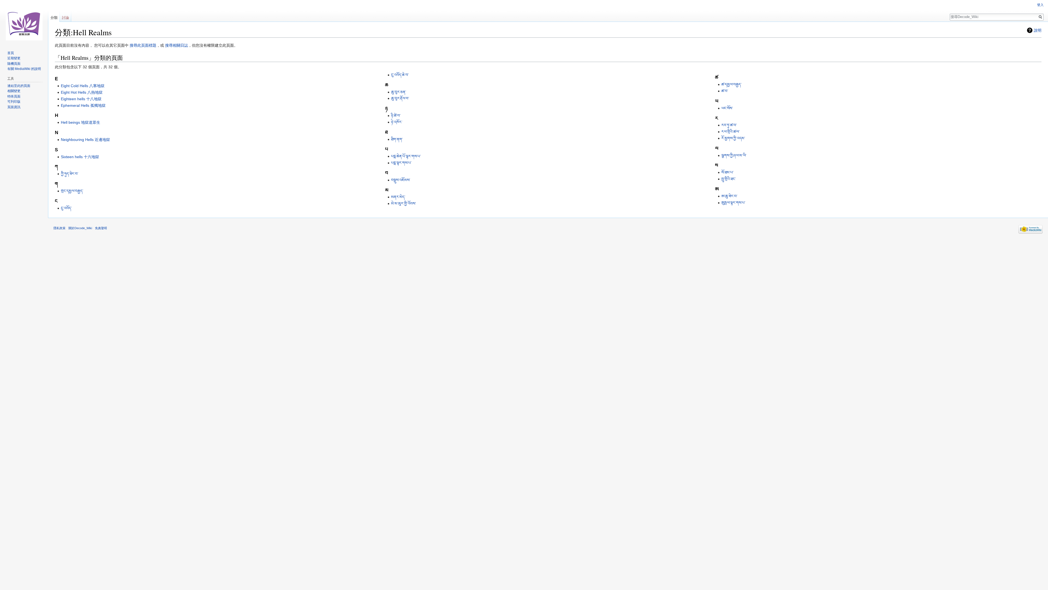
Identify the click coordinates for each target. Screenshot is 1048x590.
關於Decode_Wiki (80, 228)
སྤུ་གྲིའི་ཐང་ (728, 179)
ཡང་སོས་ (727, 108)
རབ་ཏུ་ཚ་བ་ (729, 125)
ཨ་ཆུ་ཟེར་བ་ (729, 196)
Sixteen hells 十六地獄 (80, 157)
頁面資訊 (13, 107)
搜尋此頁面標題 (143, 45)
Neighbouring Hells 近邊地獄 (85, 139)
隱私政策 (59, 228)
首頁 (10, 53)
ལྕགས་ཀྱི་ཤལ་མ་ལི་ (733, 155)
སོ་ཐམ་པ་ (727, 172)
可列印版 (13, 102)
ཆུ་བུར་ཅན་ (398, 92)
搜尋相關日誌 (176, 45)
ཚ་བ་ (724, 91)
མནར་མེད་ (398, 197)
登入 (1040, 5)
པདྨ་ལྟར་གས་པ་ (401, 163)
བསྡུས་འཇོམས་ (400, 180)
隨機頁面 (13, 64)
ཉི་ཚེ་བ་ (396, 115)
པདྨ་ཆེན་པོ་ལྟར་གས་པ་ (406, 156)
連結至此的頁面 (18, 86)
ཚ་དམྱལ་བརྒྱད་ (731, 84)
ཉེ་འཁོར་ (396, 122)
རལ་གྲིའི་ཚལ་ (730, 131)
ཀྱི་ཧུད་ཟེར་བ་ (69, 174)
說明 (1037, 30)
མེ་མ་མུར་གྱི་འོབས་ (403, 203)
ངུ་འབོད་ (66, 208)
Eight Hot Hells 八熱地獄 (82, 92)
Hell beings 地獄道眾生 (80, 122)
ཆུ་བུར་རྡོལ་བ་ (400, 98)
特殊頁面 (13, 96)
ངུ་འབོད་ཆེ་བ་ (400, 75)
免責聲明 (101, 228)
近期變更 (13, 58)
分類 (54, 18)
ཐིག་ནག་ (397, 139)
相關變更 (13, 91)
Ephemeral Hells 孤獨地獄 (83, 105)
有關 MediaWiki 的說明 (24, 69)
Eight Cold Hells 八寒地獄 (83, 86)
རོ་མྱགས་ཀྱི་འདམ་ (733, 138)
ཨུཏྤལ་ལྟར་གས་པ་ (733, 202)
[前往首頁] (24, 22)
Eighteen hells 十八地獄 (81, 99)
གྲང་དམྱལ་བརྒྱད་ (72, 191)
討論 (65, 18)
